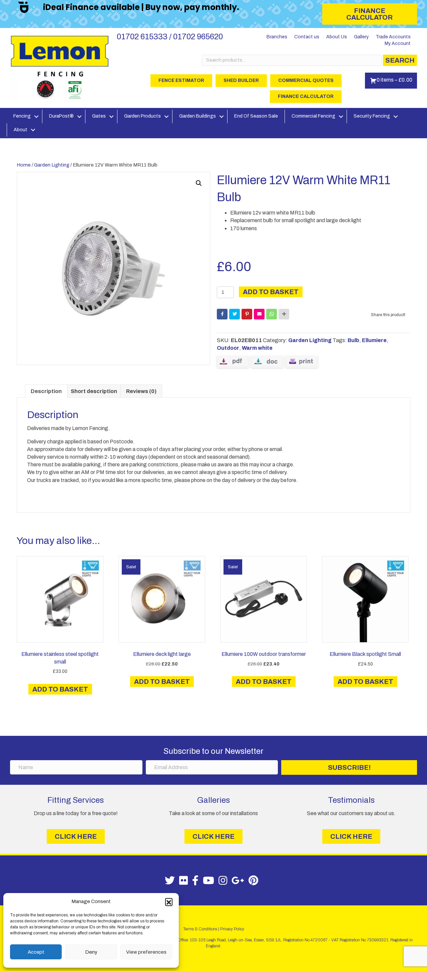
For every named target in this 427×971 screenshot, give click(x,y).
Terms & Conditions (200, 929)
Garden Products (142, 116)
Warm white (257, 348)
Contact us (306, 36)
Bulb (353, 340)
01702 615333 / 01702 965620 (170, 36)
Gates (99, 116)
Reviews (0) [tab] (141, 391)
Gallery (361, 36)
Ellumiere (374, 340)
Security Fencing (372, 116)
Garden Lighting (51, 165)
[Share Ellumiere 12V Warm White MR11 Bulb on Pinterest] (247, 314)
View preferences (146, 952)
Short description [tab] (94, 391)
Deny (91, 952)
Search (400, 60)
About (20, 129)
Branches (277, 36)
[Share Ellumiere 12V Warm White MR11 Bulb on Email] (259, 314)
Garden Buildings (197, 116)
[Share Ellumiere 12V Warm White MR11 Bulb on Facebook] (222, 314)
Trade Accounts (393, 36)
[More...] (284, 314)
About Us (336, 36)
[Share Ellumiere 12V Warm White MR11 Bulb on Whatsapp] (271, 314)
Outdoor (228, 348)
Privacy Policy (232, 929)
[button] (168, 901)
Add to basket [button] (60, 689)
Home (24, 165)
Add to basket (271, 291)
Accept (36, 952)
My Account (398, 43)
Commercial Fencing (313, 116)
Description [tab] (46, 391)
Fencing (22, 116)
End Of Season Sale (256, 116)
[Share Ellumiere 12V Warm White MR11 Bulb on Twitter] (234, 314)
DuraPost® (61, 116)
